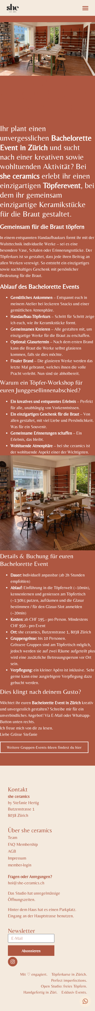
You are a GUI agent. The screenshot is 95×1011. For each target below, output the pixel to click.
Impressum (17, 858)
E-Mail (57, 715)
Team (12, 837)
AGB (12, 851)
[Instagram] (12, 961)
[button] (85, 8)
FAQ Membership (23, 844)
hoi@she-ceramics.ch (26, 882)
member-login (19, 864)
